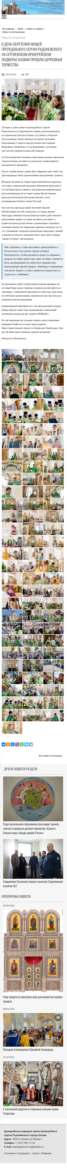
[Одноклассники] (8, 744)
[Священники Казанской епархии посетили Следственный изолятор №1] (33, 859)
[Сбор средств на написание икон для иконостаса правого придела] (33, 952)
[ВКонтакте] (4, 744)
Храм (20, 28)
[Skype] (26, 744)
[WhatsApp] (22, 744)
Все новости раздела (50, 755)
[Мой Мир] (13, 744)
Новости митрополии (13, 31)
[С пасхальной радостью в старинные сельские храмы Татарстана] (33, 1083)
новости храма (35, 28)
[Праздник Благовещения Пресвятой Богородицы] (33, 1030)
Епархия (46, 1153)
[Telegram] (31, 744)
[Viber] (17, 744)
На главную (8, 28)
